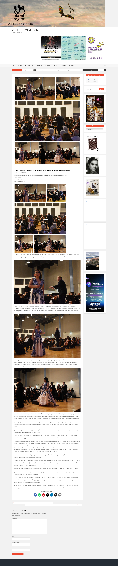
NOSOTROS (71, 65)
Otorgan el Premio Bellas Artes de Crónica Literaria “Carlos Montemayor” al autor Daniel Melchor (47, 69)
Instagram (94, 81)
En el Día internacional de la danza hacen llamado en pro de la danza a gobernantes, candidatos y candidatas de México (53, 504)
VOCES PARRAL (28, 65)
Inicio (14, 65)
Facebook (88, 81)
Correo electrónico (16, 542)
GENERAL (64, 65)
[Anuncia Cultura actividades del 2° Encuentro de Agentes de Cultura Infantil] (72, 69)
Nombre (14, 536)
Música (20, 167)
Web (13, 548)
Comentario (15, 518)
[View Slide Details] (73, 48)
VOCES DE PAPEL (38, 65)
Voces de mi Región (25, 30)
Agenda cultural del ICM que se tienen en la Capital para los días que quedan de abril (34, 502)
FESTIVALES (56, 65)
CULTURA (20, 65)
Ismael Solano (16, 172)
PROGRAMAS (48, 65)
